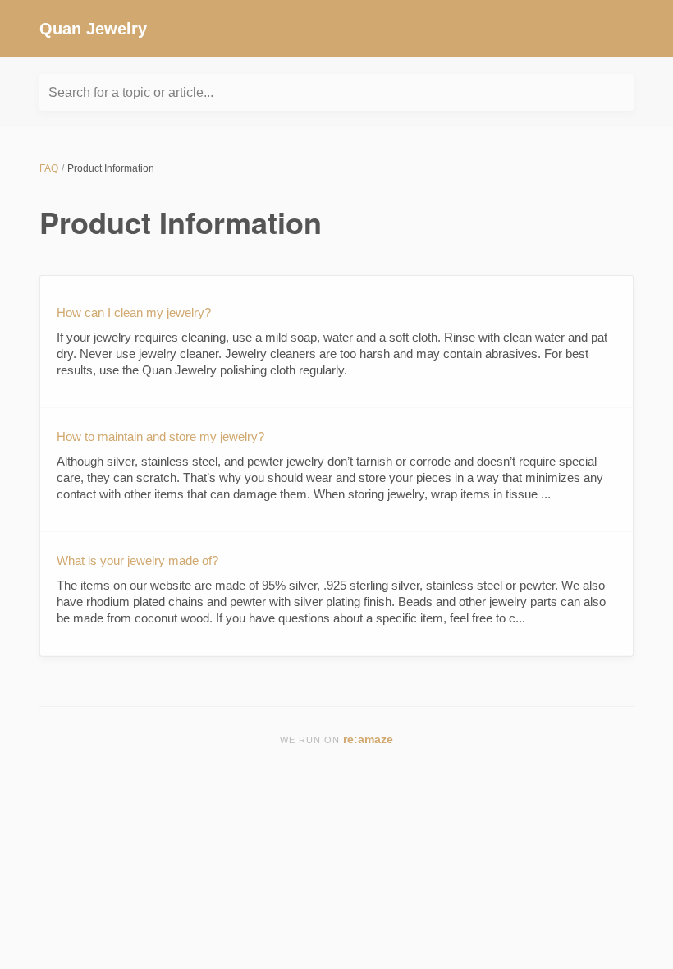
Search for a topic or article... (130, 92)
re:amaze (368, 739)
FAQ (48, 168)
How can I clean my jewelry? (134, 312)
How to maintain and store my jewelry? (160, 436)
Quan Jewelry (93, 29)
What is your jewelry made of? (137, 560)
